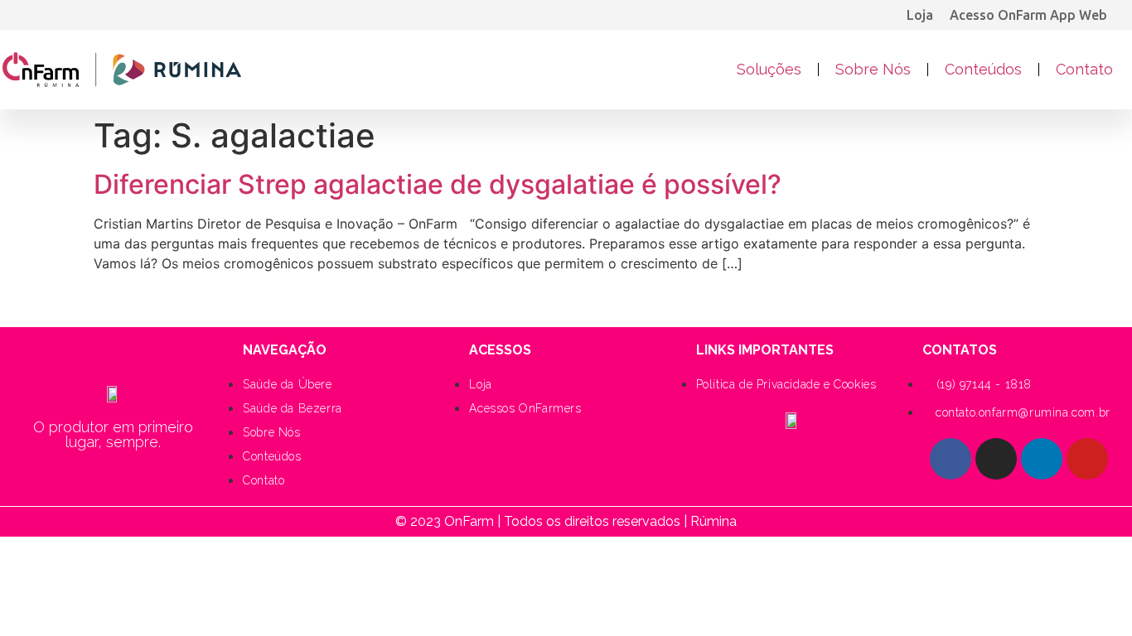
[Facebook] (950, 458)
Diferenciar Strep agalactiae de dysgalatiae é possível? (437, 184)
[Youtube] (1087, 458)
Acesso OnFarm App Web (1028, 14)
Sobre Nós (873, 69)
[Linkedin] (1041, 458)
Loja (920, 14)
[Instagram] (996, 458)
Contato (1084, 69)
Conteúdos (983, 69)
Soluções (769, 69)
